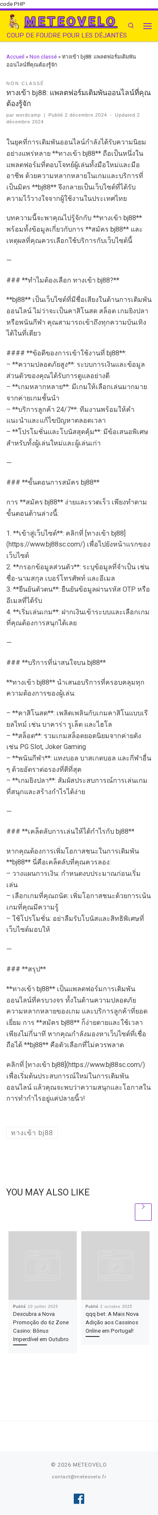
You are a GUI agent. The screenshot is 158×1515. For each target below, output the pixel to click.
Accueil (15, 56)
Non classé (43, 56)
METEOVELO (90, 1465)
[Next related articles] (143, 1211)
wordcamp (28, 114)
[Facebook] (79, 1499)
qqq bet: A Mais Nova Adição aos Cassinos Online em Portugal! (112, 1322)
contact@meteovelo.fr (79, 1477)
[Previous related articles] (124, 1211)
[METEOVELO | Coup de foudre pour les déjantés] (13, 21)
